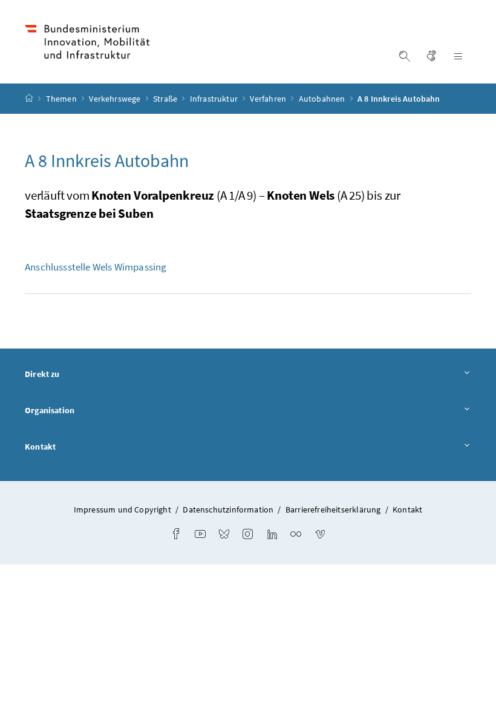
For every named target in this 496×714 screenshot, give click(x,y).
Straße (166, 98)
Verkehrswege (115, 98)
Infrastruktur (215, 98)
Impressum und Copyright (122, 509)
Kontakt (40, 446)
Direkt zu (42, 373)
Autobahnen (323, 98)
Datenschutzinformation (228, 509)
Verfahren (269, 98)
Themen (62, 98)
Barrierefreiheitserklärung (333, 509)
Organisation (49, 410)
